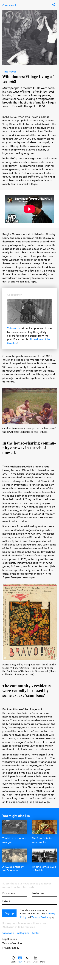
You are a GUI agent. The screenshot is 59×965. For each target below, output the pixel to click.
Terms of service (12, 943)
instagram (23, 933)
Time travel (9, 71)
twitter (35, 933)
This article (13, 328)
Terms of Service (39, 917)
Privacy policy (10, 947)
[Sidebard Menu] (42, 958)
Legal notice (9, 939)
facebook (8, 933)
